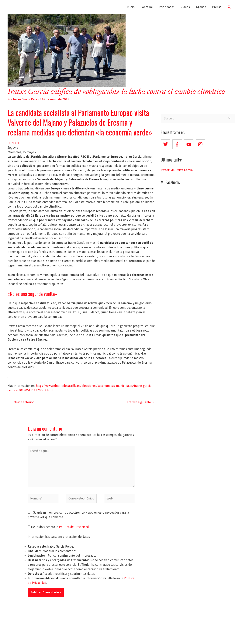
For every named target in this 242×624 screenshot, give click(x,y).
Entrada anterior (21, 402)
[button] (229, 7)
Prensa (216, 7)
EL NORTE (14, 143)
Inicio (131, 7)
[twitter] (166, 144)
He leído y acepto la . (59, 527)
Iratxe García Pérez (30, 7)
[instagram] (201, 144)
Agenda (201, 7)
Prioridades (167, 7)
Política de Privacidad (74, 527)
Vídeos (185, 7)
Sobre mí (147, 7)
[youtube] (189, 144)
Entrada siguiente (141, 402)
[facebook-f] (177, 144)
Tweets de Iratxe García (177, 170)
